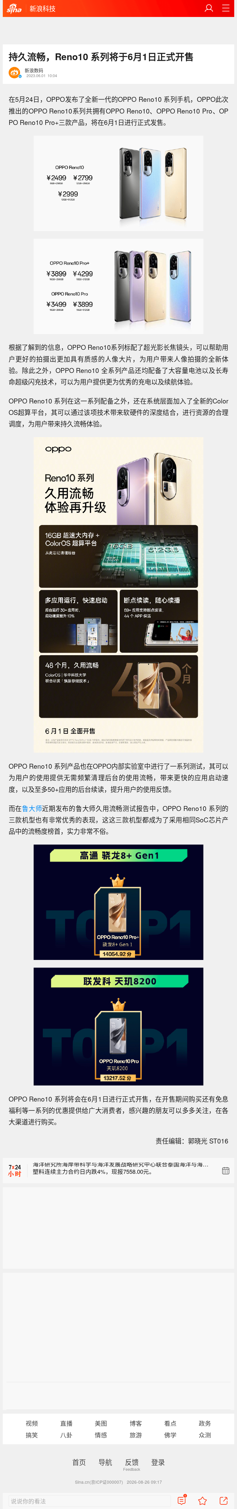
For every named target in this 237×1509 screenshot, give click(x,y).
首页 (79, 1462)
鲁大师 (32, 808)
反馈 (132, 1462)
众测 (205, 1434)
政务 (205, 1423)
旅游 (136, 1434)
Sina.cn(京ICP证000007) (99, 1482)
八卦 (66, 1434)
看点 (170, 1423)
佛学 (170, 1434)
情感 (101, 1434)
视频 (32, 1423)
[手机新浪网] (14, 9)
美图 (101, 1423)
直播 (66, 1423)
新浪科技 (43, 8)
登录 (158, 1462)
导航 (105, 1462)
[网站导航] (226, 8)
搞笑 (32, 1434)
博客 (136, 1423)
